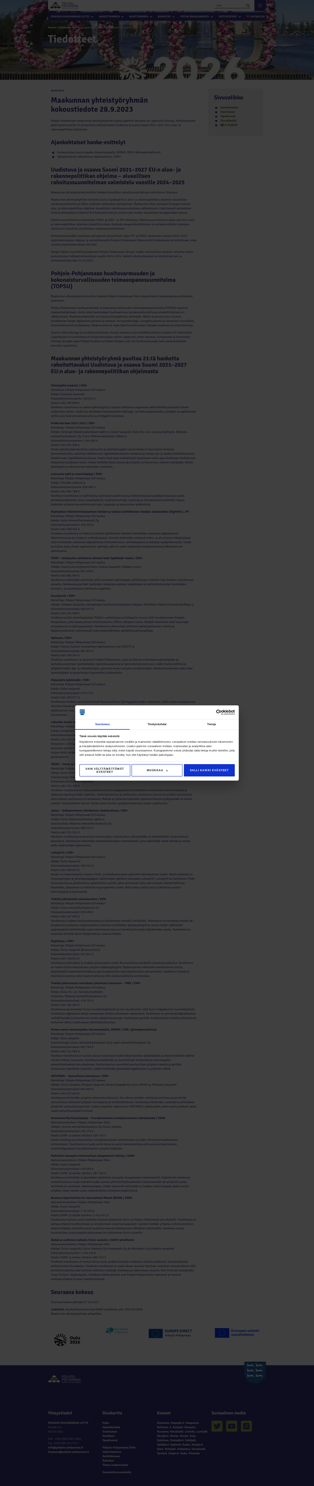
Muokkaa (155, 770)
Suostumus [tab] (102, 724)
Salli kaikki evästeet (209, 770)
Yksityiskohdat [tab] (157, 724)
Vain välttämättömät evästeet (104, 770)
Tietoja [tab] (211, 724)
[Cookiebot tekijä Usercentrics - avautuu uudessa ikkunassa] (219, 712)
